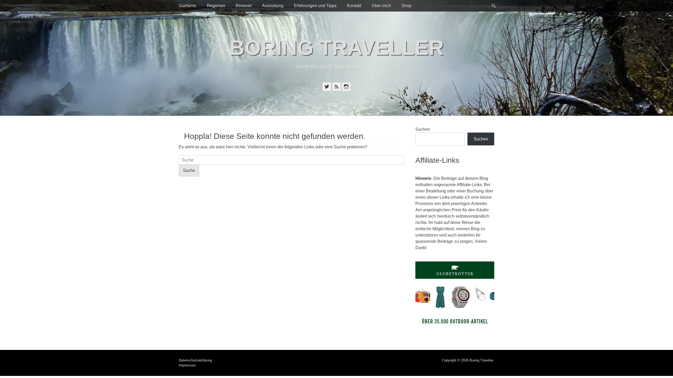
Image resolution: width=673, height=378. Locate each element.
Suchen (422, 129)
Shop (406, 5)
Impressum (187, 365)
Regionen (216, 5)
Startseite (187, 5)
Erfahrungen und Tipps (315, 5)
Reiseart (244, 5)
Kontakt (354, 5)
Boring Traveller (336, 47)
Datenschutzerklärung (195, 360)
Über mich (381, 5)
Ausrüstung (272, 5)
